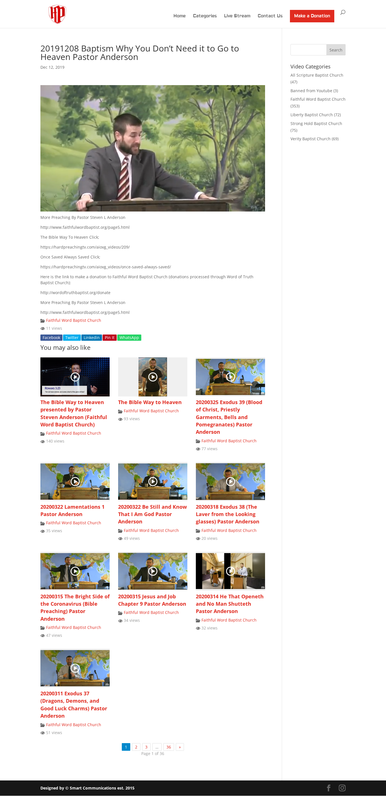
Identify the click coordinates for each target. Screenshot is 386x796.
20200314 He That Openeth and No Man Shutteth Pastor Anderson (230, 604)
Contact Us (270, 16)
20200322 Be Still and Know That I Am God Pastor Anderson (152, 514)
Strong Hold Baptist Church (316, 123)
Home (180, 16)
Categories (205, 16)
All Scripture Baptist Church (316, 75)
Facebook (51, 337)
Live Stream (237, 16)
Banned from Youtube (311, 90)
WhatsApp (129, 337)
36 (168, 747)
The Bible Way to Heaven (150, 402)
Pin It (109, 337)
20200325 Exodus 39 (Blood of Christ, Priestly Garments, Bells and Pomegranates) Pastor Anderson (229, 417)
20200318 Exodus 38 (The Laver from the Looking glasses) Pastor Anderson (227, 514)
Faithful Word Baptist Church (73, 320)
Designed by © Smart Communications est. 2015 (87, 788)
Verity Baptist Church (310, 138)
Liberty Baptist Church (311, 114)
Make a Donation (312, 16)
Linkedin (92, 337)
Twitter (72, 337)
